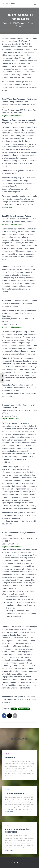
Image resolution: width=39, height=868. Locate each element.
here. (11, 207)
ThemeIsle (27, 863)
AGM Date (10, 757)
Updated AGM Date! (14, 793)
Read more (9, 776)
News (13, 708)
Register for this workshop (12, 116)
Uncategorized (24, 708)
